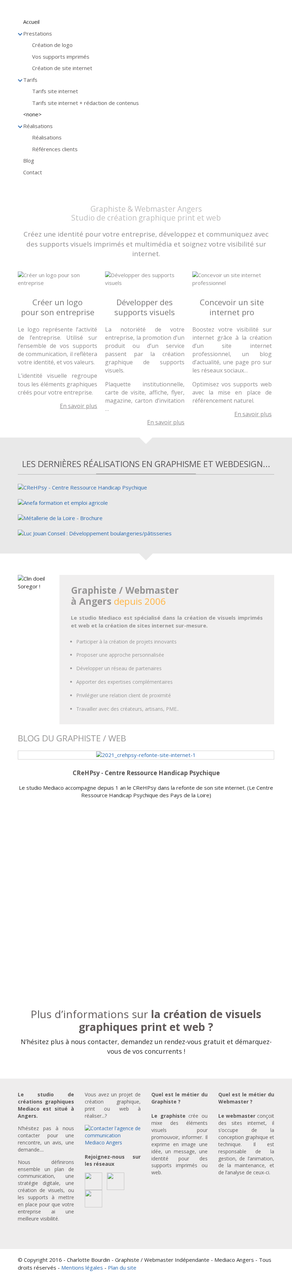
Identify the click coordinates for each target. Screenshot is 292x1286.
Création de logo (52, 44)
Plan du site (122, 1267)
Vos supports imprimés (60, 56)
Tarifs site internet (55, 91)
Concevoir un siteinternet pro (232, 307)
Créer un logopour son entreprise (57, 307)
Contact (32, 172)
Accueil (31, 21)
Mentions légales (82, 1267)
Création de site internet (62, 68)
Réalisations (38, 125)
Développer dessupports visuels (144, 307)
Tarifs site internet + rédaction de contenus (85, 102)
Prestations (37, 33)
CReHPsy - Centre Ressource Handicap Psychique (146, 773)
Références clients (55, 149)
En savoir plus (78, 406)
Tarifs (30, 79)
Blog (28, 160)
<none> (32, 114)
